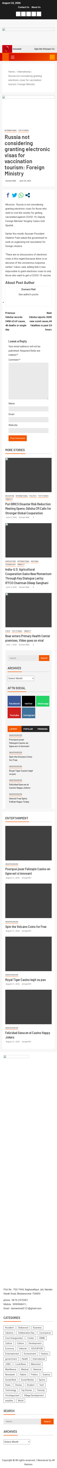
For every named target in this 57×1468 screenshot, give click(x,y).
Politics (32, 496)
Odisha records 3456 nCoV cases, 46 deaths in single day (15, 321)
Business (37, 1327)
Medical (25, 1369)
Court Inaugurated (14, 1338)
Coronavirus (45, 1333)
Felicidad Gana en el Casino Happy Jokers (19, 786)
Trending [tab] (42, 729)
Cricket (30, 1338)
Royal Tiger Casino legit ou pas (25, 980)
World (20, 1400)
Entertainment (12, 1353)
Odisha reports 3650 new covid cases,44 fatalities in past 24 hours (40, 321)
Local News (20, 1364)
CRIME (42, 1338)
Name (12, 403)
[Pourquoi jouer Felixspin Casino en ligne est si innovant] (28, 843)
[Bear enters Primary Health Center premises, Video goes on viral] (28, 610)
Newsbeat (10, 1374)
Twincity (9, 499)
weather (9, 1400)
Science (46, 1374)
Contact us (23, 7)
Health (25, 1359)
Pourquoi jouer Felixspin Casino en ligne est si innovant (19, 742)
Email (11, 414)
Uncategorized (15, 735)
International (11, 130)
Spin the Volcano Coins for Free (25, 927)
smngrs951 (26, 878)
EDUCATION (9, 496)
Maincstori (36, 1364)
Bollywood (23, 1327)
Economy (9, 1348)
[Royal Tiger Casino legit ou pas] (28, 954)
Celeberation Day (26, 1333)
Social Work (10, 1380)
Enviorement (30, 1353)
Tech (41, 1385)
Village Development (34, 1395)
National (35, 561)
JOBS (8, 1364)
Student (31, 1385)
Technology (10, 564)
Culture (8, 1343)
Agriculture (10, 561)
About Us (36, 7)
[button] (12, 57)
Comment (14, 359)
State (7, 631)
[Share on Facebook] (8, 195)
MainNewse (10, 1369)
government (11, 1359)
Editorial (23, 1348)
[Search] (47, 57)
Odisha (23, 1374)
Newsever (42, 1460)
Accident (9, 1327)
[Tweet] (14, 195)
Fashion (44, 1353)
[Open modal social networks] (27, 195)
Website (13, 425)
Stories (18, 1385)
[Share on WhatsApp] (21, 195)
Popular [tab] (28, 729)
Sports (42, 1380)
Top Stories (23, 130)
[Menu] (12, 57)
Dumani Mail (10, 181)
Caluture (9, 1333)
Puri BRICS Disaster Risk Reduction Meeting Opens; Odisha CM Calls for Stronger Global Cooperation (28, 508)
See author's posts (28, 294)
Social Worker (27, 1380)
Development (35, 1343)
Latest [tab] (13, 729)
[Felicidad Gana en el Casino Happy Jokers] (28, 1007)
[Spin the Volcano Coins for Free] (28, 901)
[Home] (5, 57)
